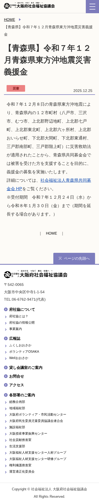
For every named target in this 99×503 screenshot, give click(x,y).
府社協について (22, 309)
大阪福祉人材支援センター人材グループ (37, 452)
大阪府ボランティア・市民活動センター (37, 414)
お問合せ (16, 376)
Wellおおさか (18, 358)
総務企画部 (17, 402)
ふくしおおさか (20, 345)
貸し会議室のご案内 (26, 367)
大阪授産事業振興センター (28, 433)
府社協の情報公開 (22, 322)
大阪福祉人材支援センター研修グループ (37, 459)
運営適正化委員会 (22, 471)
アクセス (16, 385)
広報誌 (14, 338)
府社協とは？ (18, 316)
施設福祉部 (17, 427)
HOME (9, 19)
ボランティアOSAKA (24, 351)
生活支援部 (17, 446)
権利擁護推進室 (20, 465)
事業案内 (15, 329)
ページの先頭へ (77, 258)
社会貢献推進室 (20, 440)
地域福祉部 (17, 408)
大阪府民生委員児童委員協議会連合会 (36, 421)
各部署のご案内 (22, 395)
